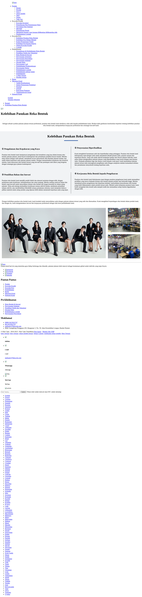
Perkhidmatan (20, 73)
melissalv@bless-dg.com (13, 326)
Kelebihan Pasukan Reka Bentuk (27, 38)
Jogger (18, 17)
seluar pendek (20, 13)
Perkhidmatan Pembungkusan (26, 66)
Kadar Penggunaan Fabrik (24, 42)
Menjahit (19, 28)
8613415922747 (10, 324)
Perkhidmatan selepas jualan (25, 72)
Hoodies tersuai (21, 77)
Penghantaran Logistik (23, 34)
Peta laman (37, 332)
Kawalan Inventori (22, 23)
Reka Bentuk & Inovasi (24, 55)
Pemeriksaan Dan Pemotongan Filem (28, 25)
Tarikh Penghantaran (23, 83)
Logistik (19, 47)
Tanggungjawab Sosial (23, 92)
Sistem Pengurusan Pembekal (26, 85)
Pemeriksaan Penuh (22, 30)
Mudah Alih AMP (48, 332)
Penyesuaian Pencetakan (24, 58)
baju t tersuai (5, 333)
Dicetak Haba (20, 62)
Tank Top (19, 19)
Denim (18, 8)
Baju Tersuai (66, 333)
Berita (14, 79)
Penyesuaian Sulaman (23, 60)
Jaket (18, 15)
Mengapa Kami (17, 81)
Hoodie (18, 10)
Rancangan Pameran (23, 90)
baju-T (18, 12)
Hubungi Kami (17, 94)
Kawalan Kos (9, 288)
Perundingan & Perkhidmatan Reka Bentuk (30, 51)
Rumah (7, 103)
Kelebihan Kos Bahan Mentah (26, 40)
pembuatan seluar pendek (52, 333)
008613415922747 (11, 322)
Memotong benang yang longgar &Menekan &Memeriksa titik (36, 32)
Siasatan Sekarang (14, 100)
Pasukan (19, 87)
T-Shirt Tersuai (21, 75)
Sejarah (18, 88)
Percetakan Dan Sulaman (24, 27)
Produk (14, 6)
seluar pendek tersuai (26, 333)
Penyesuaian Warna (22, 68)
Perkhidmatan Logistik (23, 70)
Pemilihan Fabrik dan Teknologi (26, 53)
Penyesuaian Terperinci (23, 57)
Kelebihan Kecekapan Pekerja (26, 43)
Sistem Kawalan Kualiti (24, 45)
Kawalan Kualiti (10, 286)
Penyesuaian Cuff (22, 64)
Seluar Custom (38, 333)
